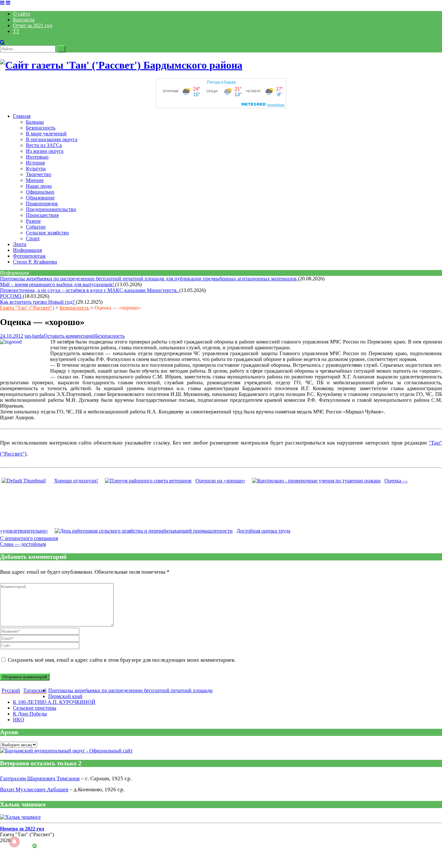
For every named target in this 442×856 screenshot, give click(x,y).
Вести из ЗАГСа (44, 145)
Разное (33, 221)
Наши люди (39, 186)
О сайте (21, 14)
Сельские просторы (34, 708)
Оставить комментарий (69, 336)
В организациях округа (51, 139)
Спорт (33, 238)
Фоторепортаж (29, 256)
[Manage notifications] (14, 842)
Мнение (35, 180)
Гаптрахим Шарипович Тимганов (40, 778)
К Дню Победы (30, 713)
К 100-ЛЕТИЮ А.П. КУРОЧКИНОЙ (54, 702)
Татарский (35, 690)
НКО (18, 719)
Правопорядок (42, 203)
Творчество (38, 174)
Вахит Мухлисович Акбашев (34, 789)
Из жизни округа (44, 151)
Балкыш (35, 122)
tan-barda (34, 336)
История (35, 162)
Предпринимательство (51, 209)
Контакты (24, 19)
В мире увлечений (46, 133)
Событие (36, 227)
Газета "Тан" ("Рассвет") (27, 307)
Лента (19, 244)
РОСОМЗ (11, 296)
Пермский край (65, 696)
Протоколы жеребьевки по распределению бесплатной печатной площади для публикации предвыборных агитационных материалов (149, 278)
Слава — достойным (23, 544)
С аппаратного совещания (29, 538)
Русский (11, 690)
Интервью (37, 157)
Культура (36, 168)
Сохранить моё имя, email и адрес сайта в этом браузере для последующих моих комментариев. (122, 660)
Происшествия (42, 215)
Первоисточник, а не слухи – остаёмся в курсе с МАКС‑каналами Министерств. (89, 290)
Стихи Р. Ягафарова (35, 262)
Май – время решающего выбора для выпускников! (57, 284)
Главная (21, 116)
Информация (27, 250)
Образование (40, 197)
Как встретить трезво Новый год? (38, 302)
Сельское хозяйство (47, 232)
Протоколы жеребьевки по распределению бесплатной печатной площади (130, 690)
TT (16, 31)
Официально (40, 192)
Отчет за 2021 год (32, 25)
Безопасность (40, 127)
